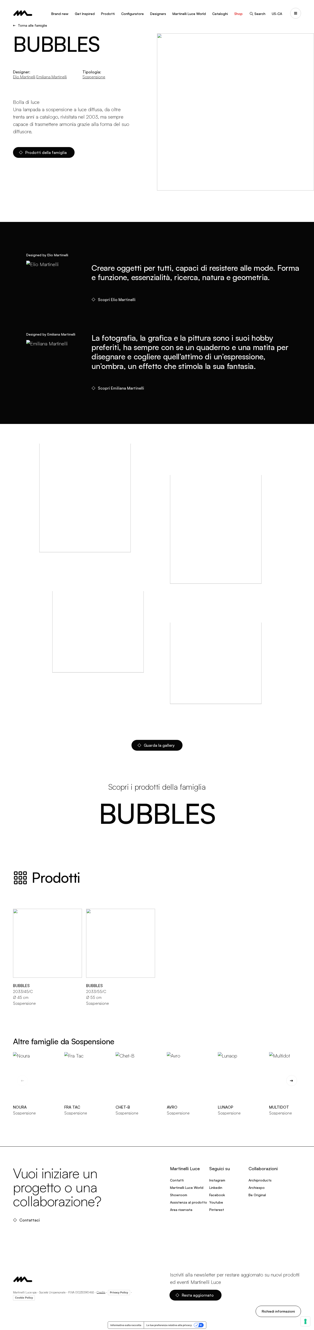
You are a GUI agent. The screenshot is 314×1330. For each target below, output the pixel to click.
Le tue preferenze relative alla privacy (169, 1325)
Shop (238, 14)
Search (259, 14)
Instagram (217, 1180)
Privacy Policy (119, 1292)
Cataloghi (220, 14)
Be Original (257, 1195)
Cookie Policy (24, 1297)
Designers (158, 14)
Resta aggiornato (198, 1295)
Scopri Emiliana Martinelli (121, 388)
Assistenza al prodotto (188, 1202)
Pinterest (216, 1210)
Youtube (216, 1202)
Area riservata (181, 1210)
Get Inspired (85, 14)
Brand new (59, 14)
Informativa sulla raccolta (125, 1325)
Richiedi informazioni (278, 1311)
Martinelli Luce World (189, 14)
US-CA (277, 14)
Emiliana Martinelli (51, 76)
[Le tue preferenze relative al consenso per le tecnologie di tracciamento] (305, 1321)
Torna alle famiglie (32, 25)
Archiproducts (260, 1180)
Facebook (217, 1195)
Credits (101, 1292)
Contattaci (29, 1220)
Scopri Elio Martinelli (116, 299)
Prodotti (108, 14)
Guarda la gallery (159, 745)
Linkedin (215, 1187)
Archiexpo (257, 1187)
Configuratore (132, 14)
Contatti (177, 1180)
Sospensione (93, 76)
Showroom (178, 1195)
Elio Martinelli (24, 76)
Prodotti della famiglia (46, 152)
